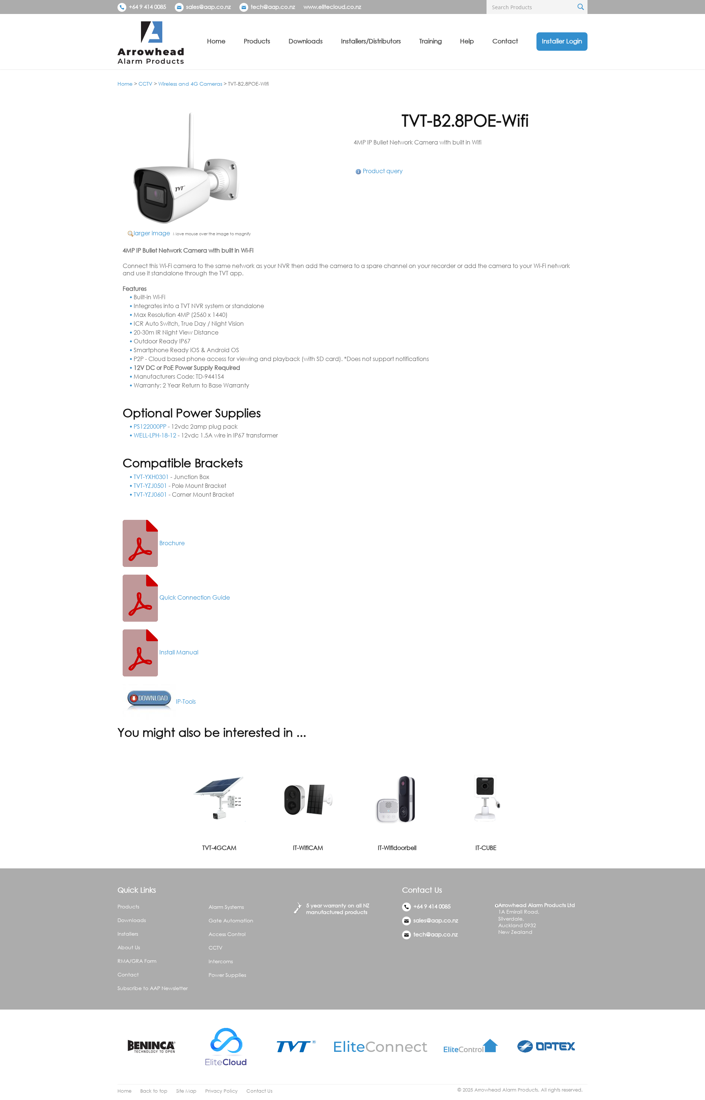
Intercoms (221, 961)
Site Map (186, 1091)
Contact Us (259, 1091)
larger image (152, 233)
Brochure (171, 543)
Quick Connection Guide (194, 597)
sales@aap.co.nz (208, 6)
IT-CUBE (486, 847)
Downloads (306, 41)
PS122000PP (150, 426)
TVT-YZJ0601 (150, 494)
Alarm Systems (226, 907)
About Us (129, 947)
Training (430, 41)
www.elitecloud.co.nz (332, 6)
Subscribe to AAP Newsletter (153, 988)
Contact (505, 41)
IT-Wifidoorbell (397, 847)
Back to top (153, 1091)
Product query (383, 171)
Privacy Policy (221, 1091)
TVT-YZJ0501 (150, 485)
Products (257, 41)
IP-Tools (186, 701)
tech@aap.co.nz (273, 6)
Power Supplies (227, 975)
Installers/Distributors (371, 41)
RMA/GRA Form (137, 961)
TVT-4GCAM (219, 847)
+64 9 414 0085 (146, 6)
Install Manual (178, 652)
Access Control (227, 934)
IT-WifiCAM (308, 847)
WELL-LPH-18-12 (155, 435)
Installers (128, 934)
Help (467, 41)
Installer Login (562, 41)
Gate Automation (231, 920)
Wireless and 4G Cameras (190, 84)
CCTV (145, 84)
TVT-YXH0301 (151, 477)
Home (216, 41)
